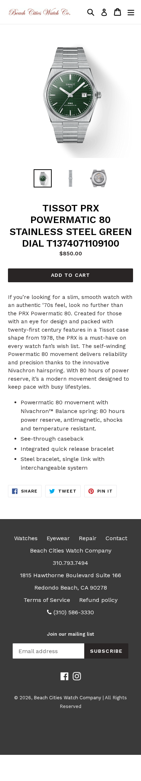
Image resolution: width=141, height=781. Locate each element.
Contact (116, 538)
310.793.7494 (70, 562)
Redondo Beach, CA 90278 (70, 587)
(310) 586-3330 (73, 612)
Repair (88, 538)
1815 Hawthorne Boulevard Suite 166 (70, 575)
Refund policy (98, 599)
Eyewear (58, 538)
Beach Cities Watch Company (70, 550)
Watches (26, 538)
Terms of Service (47, 599)
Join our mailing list (70, 634)
